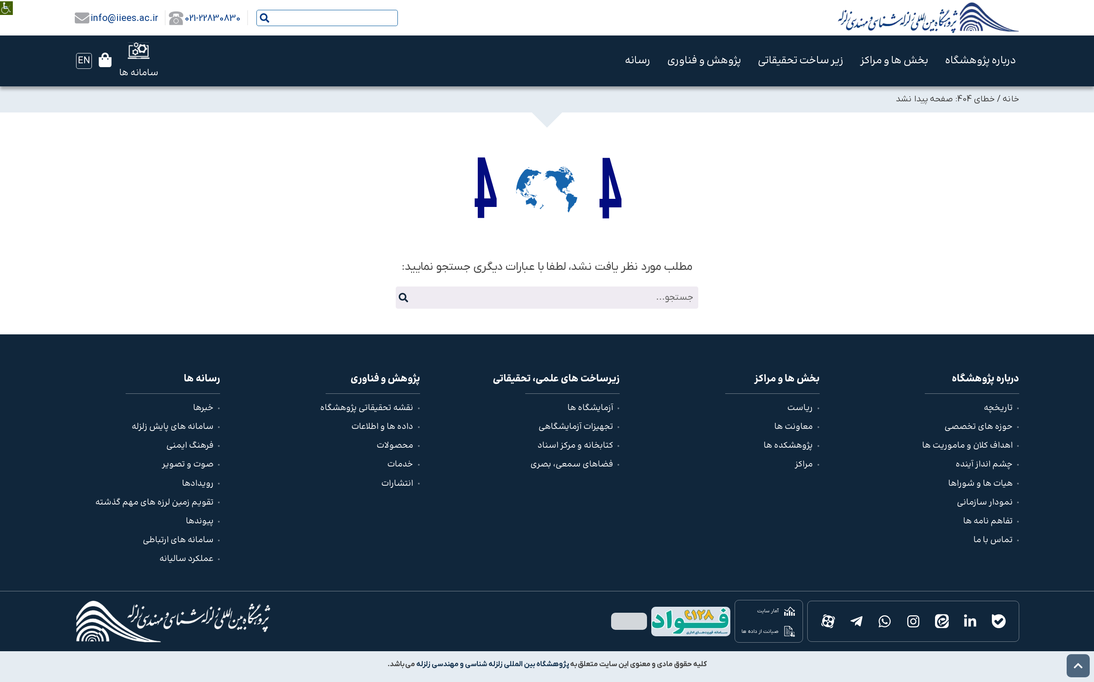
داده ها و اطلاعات (382, 427)
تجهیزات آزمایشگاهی (575, 427)
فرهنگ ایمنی (190, 445)
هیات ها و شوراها (980, 483)
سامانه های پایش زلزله (173, 427)
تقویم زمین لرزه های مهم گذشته (154, 502)
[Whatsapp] (885, 621)
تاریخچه (998, 408)
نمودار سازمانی (985, 502)
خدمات (400, 464)
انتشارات (397, 483)
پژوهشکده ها (788, 445)
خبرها (203, 408)
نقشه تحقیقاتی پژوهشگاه (366, 408)
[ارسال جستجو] (264, 18)
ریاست (800, 408)
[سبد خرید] (105, 60)
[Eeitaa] (942, 621)
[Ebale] (998, 621)
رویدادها (198, 483)
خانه (1011, 99)
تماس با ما (993, 540)
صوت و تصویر (188, 464)
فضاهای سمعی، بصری (571, 464)
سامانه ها (138, 73)
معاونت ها (793, 427)
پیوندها (200, 521)
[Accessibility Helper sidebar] (6, 2)
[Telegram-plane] (856, 621)
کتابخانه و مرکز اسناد (575, 445)
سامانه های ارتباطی (178, 540)
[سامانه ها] (139, 51)
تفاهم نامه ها (988, 521)
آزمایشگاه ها (590, 408)
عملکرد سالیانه (186, 559)
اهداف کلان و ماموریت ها (967, 445)
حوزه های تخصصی (978, 427)
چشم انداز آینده (984, 464)
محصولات (394, 445)
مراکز (804, 464)
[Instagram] (913, 621)
